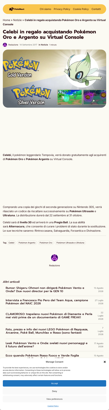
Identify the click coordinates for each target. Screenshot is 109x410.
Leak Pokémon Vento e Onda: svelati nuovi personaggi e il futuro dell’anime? (47, 345)
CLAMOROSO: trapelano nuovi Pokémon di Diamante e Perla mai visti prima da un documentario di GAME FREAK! (49, 316)
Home (6, 20)
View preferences (54, 399)
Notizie (17, 20)
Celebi (11, 242)
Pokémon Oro (46, 242)
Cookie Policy (53, 406)
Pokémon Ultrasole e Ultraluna (70, 242)
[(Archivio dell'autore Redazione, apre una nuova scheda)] (54, 260)
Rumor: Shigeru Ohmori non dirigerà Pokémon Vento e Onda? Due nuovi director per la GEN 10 (45, 289)
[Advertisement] (54, 130)
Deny (54, 391)
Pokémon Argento (27, 242)
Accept (54, 383)
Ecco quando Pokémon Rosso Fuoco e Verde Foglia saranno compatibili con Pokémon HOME (42, 357)
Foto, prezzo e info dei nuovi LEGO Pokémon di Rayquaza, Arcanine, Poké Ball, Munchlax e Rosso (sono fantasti (47, 331)
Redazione (13, 44)
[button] (104, 361)
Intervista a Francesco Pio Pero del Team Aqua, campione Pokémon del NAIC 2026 (47, 302)
